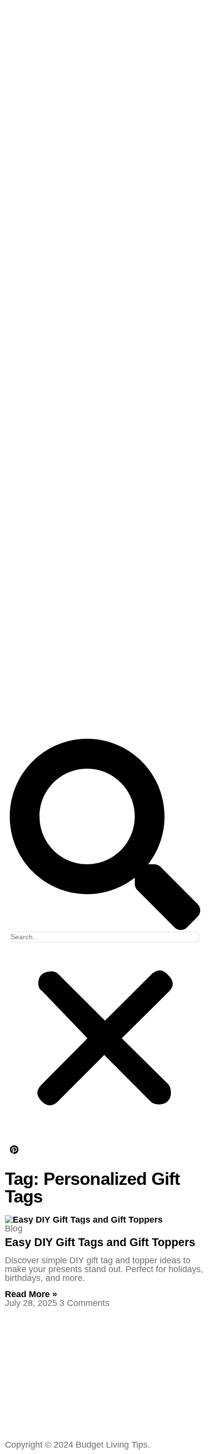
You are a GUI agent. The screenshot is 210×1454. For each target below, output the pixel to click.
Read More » (31, 1294)
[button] (105, 835)
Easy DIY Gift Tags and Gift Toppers (100, 1242)
